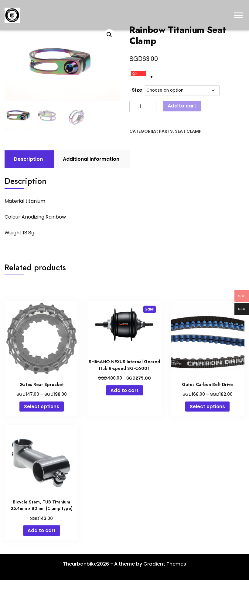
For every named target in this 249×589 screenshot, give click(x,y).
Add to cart (182, 105)
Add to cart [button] (124, 390)
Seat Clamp (188, 131)
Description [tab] (28, 159)
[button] (109, 34)
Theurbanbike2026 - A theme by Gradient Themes (124, 563)
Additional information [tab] (91, 159)
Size (137, 89)
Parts (166, 131)
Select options (41, 406)
